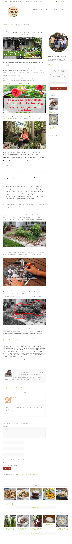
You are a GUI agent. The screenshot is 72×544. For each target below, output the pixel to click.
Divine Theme (31, 542)
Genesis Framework (39, 542)
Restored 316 (43, 540)
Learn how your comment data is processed (28, 474)
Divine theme (36, 540)
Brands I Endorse (20, 29)
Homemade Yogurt (49, 524)
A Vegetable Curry (49, 501)
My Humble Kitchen (13, 11)
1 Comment (24, 361)
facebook (36, 379)
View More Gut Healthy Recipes (36, 533)
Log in (50, 542)
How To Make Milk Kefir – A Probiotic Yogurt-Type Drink (53, 127)
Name (4, 440)
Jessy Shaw (13, 397)
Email (4, 446)
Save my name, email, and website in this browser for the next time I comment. (19, 459)
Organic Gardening (28, 29)
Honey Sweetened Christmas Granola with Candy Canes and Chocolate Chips (9, 503)
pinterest (7, 381)
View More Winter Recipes (36, 507)
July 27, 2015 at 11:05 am (15, 399)
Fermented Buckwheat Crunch (23, 529)
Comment (5, 426)
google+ (40, 379)
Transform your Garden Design (13, 177)
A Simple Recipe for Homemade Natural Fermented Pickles (9, 529)
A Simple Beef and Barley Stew (22, 502)
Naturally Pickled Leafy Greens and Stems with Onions (36, 529)
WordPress (46, 542)
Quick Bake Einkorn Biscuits (62, 502)
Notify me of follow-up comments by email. (12, 462)
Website (5, 452)
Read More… (50, 64)
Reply (7, 412)
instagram (13, 381)
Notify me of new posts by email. (10, 465)
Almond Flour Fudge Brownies (36, 502)
